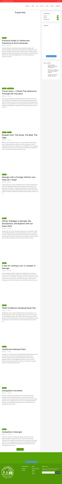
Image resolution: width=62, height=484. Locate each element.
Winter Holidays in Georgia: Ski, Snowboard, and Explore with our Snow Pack (17, 223)
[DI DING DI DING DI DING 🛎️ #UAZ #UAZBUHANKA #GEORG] (57, 456)
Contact (33, 473)
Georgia (4, 37)
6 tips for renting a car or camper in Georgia (19, 266)
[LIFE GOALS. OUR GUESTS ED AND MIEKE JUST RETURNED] (5, 456)
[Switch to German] (58, 6)
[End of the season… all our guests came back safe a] (47, 51)
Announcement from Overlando (7, 1)
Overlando (4, 45)
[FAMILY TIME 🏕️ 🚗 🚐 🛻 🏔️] (36, 456)
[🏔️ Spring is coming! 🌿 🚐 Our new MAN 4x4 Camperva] (55, 46)
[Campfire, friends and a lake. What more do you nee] (55, 51)
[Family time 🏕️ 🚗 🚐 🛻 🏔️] (55, 35)
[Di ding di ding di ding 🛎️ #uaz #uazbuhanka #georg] (55, 41)
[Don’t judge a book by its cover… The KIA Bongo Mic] (47, 41)
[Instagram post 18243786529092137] (47, 46)
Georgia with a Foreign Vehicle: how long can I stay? (19, 178)
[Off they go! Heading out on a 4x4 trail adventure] (47, 35)
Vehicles (33, 470)
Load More (20, 449)
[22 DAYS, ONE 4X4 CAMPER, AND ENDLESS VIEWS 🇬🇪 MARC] (15, 456)
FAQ (33, 472)
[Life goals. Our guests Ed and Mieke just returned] (47, 30)
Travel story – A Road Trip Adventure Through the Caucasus (19, 92)
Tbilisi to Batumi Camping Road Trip (19, 308)
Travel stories (10, 88)
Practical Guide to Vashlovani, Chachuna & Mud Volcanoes (16, 41)
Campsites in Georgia (12, 432)
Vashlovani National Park (14, 349)
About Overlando (35, 468)
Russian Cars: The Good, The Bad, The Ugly (19, 136)
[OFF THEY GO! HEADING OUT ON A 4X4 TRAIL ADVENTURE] (26, 456)
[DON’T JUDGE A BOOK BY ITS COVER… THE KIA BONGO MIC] (46, 456)
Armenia (4, 132)
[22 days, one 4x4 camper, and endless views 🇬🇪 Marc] (55, 30)
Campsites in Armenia (12, 390)
